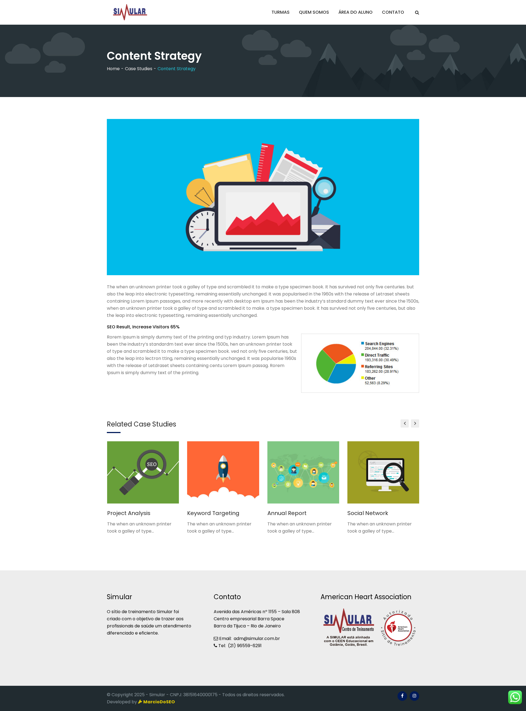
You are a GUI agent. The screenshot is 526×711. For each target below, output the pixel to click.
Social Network (367, 513)
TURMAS (280, 12)
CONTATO (393, 12)
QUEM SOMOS (314, 12)
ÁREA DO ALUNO (355, 12)
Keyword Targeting (213, 513)
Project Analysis (128, 513)
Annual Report (287, 513)
